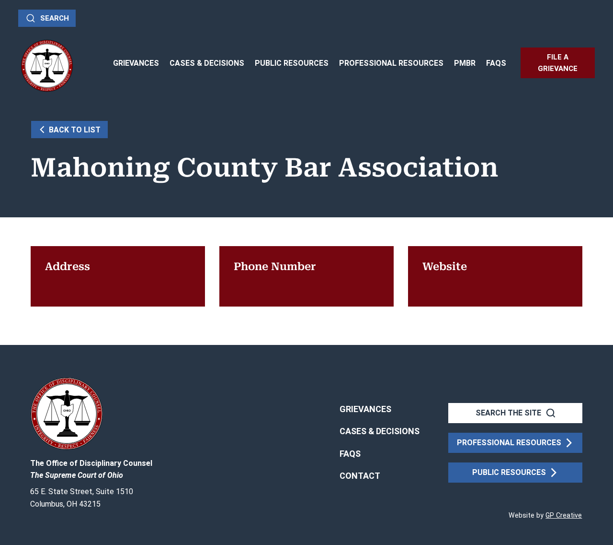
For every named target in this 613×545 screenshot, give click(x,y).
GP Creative (563, 515)
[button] (360, 476)
